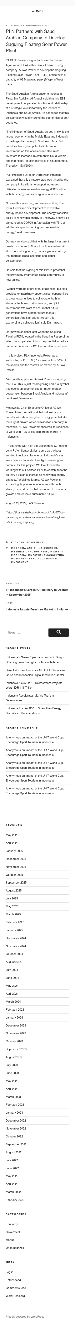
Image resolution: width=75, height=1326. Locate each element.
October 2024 (14, 954)
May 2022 (12, 1176)
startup (10, 1240)
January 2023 (14, 1112)
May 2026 (12, 835)
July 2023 (12, 1065)
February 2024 (15, 1009)
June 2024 (12, 977)
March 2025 (13, 914)
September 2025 (16, 882)
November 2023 (16, 1033)
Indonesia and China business (34, 547)
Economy (18, 542)
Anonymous (13, 737)
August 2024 (14, 962)
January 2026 (14, 851)
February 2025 (15, 922)
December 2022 (16, 1120)
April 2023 (12, 1089)
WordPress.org (15, 1296)
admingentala (36, 25)
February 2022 (15, 1200)
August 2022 (14, 1152)
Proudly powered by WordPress (25, 1316)
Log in (9, 1272)
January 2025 (14, 930)
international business (29, 551)
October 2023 (14, 1041)
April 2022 (12, 1184)
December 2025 (16, 859)
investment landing (26, 558)
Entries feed (13, 1280)
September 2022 (16, 1144)
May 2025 (12, 906)
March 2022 (13, 1192)
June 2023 (12, 1073)
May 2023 (12, 1081)
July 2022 (12, 1160)
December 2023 (16, 1025)
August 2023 (14, 1057)
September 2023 (16, 1049)
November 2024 (16, 946)
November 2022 (16, 1128)
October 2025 (14, 874)
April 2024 (12, 993)
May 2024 (12, 985)
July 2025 (12, 898)
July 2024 (12, 970)
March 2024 (13, 1001)
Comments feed (16, 1288)
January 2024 (14, 1017)
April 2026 (12, 843)
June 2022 (12, 1168)
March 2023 (13, 1097)
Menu (39, 11)
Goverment (35, 542)
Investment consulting (46, 555)
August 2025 (14, 890)
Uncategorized (15, 1248)
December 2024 (16, 938)
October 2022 (14, 1136)
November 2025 (16, 867)
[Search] (58, 632)
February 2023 (15, 1104)
